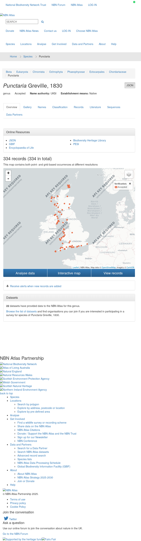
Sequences (113, 107)
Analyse (41, 44)
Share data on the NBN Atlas (34, 426)
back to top (6, 393)
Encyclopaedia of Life (21, 147)
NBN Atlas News (29, 31)
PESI (76, 144)
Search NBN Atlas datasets (33, 452)
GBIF (12, 144)
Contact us (50, 31)
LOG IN (92, 5)
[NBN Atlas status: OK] (134, 2)
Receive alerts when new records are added (35, 286)
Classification (60, 107)
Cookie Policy (18, 506)
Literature (95, 107)
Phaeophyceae (76, 72)
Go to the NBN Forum (15, 534)
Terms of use (17, 499)
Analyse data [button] (25, 272)
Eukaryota (22, 72)
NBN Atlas (77, 5)
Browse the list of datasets (21, 311)
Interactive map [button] (69, 272)
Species (10, 44)
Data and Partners (82, 44)
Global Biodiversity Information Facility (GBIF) (43, 466)
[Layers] (129, 174)
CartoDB (130, 267)
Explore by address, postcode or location (41, 408)
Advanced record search (31, 455)
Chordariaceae (117, 72)
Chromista (39, 72)
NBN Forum (58, 5)
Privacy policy (18, 503)
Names (42, 107)
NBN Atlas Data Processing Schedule (39, 463)
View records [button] (113, 272)
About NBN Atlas (27, 474)
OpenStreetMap (109, 267)
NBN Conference (27, 441)
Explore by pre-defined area (33, 411)
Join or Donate (26, 481)
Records (79, 107)
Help (113, 44)
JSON (129, 85)
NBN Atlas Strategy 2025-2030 (35, 477)
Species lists (24, 459)
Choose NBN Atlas (87, 31)
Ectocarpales (96, 72)
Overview (11, 107)
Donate (10, 31)
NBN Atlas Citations (28, 430)
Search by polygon (28, 404)
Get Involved (59, 44)
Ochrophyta (56, 72)
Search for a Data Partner (32, 448)
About (102, 44)
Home (13, 56)
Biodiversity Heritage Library (89, 140)
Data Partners (14, 114)
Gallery (27, 107)
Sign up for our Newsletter (32, 437)
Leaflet (76, 267)
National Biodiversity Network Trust (26, 5)
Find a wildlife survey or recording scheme (41, 422)
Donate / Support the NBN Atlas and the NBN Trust (46, 433)
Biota (9, 72)
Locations (26, 44)
